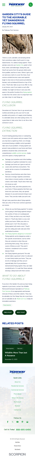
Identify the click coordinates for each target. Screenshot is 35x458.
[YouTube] (17, 422)
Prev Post (8, 312)
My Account (17, 402)
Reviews (17, 406)
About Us (17, 382)
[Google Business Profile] (27, 422)
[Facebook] (8, 422)
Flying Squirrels (7, 305)
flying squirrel (27, 92)
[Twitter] (13, 422)
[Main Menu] (3, 4)
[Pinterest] (22, 422)
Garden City (19, 65)
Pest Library (17, 394)
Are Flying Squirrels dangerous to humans (18, 234)
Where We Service (17, 398)
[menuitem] (17, 442)
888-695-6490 (23, 430)
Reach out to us (22, 299)
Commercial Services (17, 390)
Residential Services (17, 386)
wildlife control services (19, 153)
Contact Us (17, 410)
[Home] (17, 4)
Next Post (21, 312)
